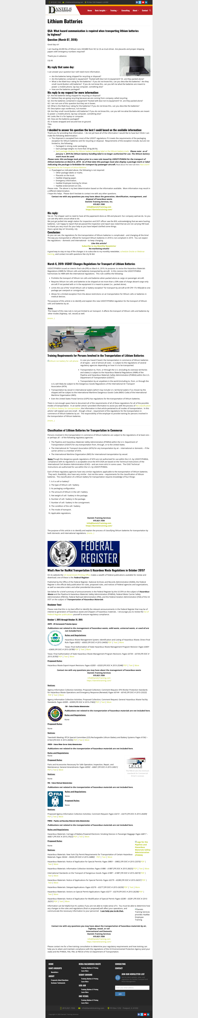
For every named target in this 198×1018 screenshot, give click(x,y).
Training (113, 10)
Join (120, 994)
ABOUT (51, 976)
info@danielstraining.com (74, 2)
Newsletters (54, 972)
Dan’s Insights (100, 10)
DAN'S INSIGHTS (55, 968)
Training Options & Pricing (89, 968)
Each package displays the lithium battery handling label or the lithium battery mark (92, 151)
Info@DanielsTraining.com (99, 207)
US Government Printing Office (77, 575)
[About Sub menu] (138, 10)
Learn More (84, 971)
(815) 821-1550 (56, 2)
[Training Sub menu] (117, 10)
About (135, 10)
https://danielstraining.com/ (99, 209)
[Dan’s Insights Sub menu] (106, 10)
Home (90, 10)
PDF (109, 642)
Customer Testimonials (58, 983)
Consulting (125, 10)
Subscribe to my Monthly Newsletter (99, 246)
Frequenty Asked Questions (59, 980)
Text (115, 642)
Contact (145, 10)
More (121, 642)
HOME (51, 964)
